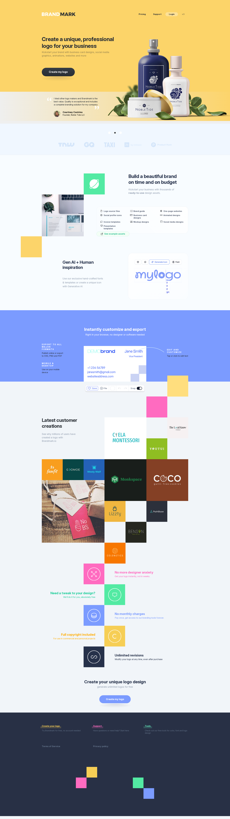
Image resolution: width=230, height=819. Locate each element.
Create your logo (51, 726)
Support (157, 14)
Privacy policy (100, 746)
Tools (148, 726)
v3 (183, 14)
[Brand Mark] (59, 14)
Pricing (142, 14)
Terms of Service (51, 746)
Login (171, 14)
